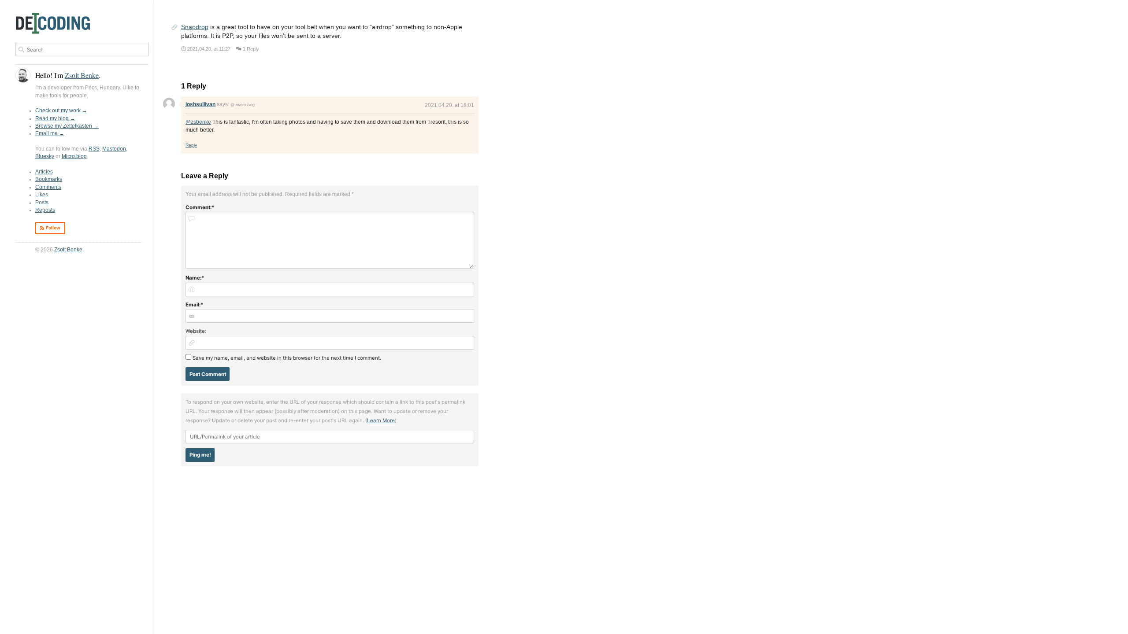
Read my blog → (55, 118)
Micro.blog (74, 156)
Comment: (199, 207)
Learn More (381, 420)
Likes (41, 194)
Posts (41, 202)
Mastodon (114, 148)
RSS (94, 148)
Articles (44, 171)
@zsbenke (198, 122)
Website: (196, 331)
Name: (193, 278)
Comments (48, 187)
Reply (191, 145)
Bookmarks (48, 179)
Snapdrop (194, 27)
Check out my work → (61, 110)
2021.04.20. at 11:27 (208, 49)
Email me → (49, 133)
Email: (193, 305)
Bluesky (44, 156)
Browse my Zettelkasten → (67, 126)
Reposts (45, 210)
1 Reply (251, 49)
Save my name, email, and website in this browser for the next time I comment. (287, 358)
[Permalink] (174, 28)
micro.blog (245, 105)
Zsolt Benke (68, 249)
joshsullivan (200, 104)
